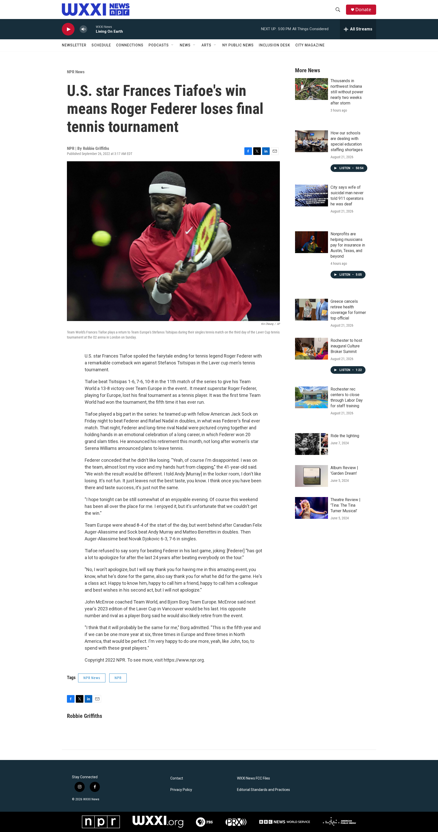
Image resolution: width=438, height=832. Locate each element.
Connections (129, 45)
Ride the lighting (345, 435)
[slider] (91, 29)
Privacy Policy (181, 790)
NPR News (76, 71)
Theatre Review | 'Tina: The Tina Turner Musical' (345, 505)
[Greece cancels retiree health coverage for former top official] (311, 310)
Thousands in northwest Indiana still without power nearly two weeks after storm (347, 91)
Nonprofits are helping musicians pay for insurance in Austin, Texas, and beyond (348, 245)
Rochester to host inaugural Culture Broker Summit (346, 346)
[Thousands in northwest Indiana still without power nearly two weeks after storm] (311, 89)
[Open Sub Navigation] (173, 45)
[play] (68, 29)
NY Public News (238, 45)
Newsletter (74, 45)
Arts (206, 45)
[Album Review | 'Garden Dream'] (311, 476)
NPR (118, 678)
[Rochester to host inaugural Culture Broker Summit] (311, 349)
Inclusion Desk (274, 45)
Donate (363, 9)
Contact (176, 778)
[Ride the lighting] (311, 444)
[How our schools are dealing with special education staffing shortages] (311, 141)
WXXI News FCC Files (253, 778)
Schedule (101, 45)
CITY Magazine (310, 45)
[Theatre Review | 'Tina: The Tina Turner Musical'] (311, 508)
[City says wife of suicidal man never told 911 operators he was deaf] (311, 195)
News (185, 45)
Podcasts (159, 45)
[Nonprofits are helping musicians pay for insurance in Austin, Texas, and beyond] (311, 242)
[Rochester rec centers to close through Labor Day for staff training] (311, 397)
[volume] (83, 29)
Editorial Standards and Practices (263, 790)
